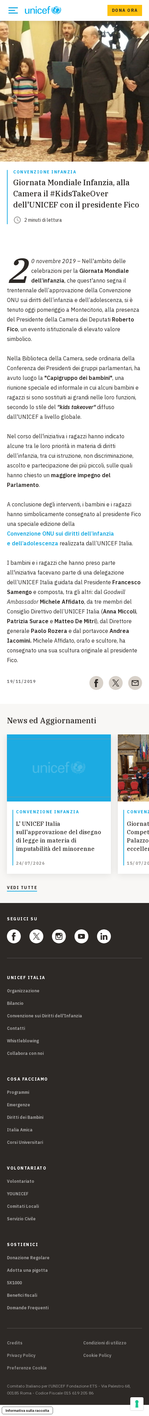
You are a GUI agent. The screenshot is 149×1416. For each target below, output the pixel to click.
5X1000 (14, 1282)
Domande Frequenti (28, 1307)
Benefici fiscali (22, 1295)
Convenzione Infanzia (44, 172)
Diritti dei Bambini (25, 1117)
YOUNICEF (17, 1193)
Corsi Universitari (25, 1142)
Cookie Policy (97, 1355)
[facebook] (96, 684)
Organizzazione (23, 990)
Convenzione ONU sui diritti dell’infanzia (60, 533)
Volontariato (20, 1181)
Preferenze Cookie (27, 1368)
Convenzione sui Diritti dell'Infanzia (44, 1015)
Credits (15, 1343)
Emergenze (18, 1104)
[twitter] (116, 684)
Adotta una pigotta (27, 1270)
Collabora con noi (25, 1053)
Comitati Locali (23, 1206)
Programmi (18, 1092)
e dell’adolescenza (32, 543)
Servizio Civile (21, 1218)
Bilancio (15, 1003)
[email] (135, 684)
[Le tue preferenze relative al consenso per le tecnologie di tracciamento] (136, 1403)
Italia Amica (20, 1129)
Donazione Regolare (28, 1257)
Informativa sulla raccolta (27, 1410)
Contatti (16, 1028)
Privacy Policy (21, 1355)
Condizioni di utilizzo (104, 1343)
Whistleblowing (23, 1040)
